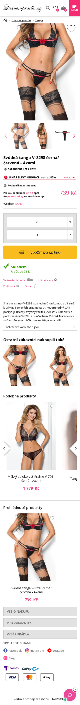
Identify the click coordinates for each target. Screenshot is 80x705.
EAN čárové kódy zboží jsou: (22, 327)
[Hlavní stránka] (6, 20)
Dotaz (28, 286)
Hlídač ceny (45, 280)
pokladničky (15, 196)
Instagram (37, 651)
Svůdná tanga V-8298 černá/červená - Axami (31, 590)
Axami (19, 204)
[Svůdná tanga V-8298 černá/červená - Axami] (31, 547)
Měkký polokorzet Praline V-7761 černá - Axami (31, 478)
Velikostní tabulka (14, 280)
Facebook (15, 651)
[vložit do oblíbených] (71, 28)
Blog (11, 658)
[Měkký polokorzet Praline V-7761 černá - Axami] (31, 436)
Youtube (58, 651)
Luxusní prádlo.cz (22, 8)
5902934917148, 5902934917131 (25, 328)
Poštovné (9, 286)
